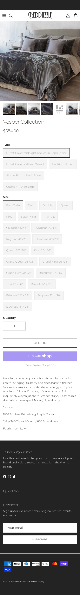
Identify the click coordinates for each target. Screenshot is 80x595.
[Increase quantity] (22, 326)
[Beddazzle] (40, 15)
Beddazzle (16, 581)
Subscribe (40, 539)
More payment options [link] (40, 365)
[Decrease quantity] (6, 326)
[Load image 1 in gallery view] (40, 61)
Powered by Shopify (33, 581)
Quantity (9, 318)
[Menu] (4, 15)
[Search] (13, 15)
